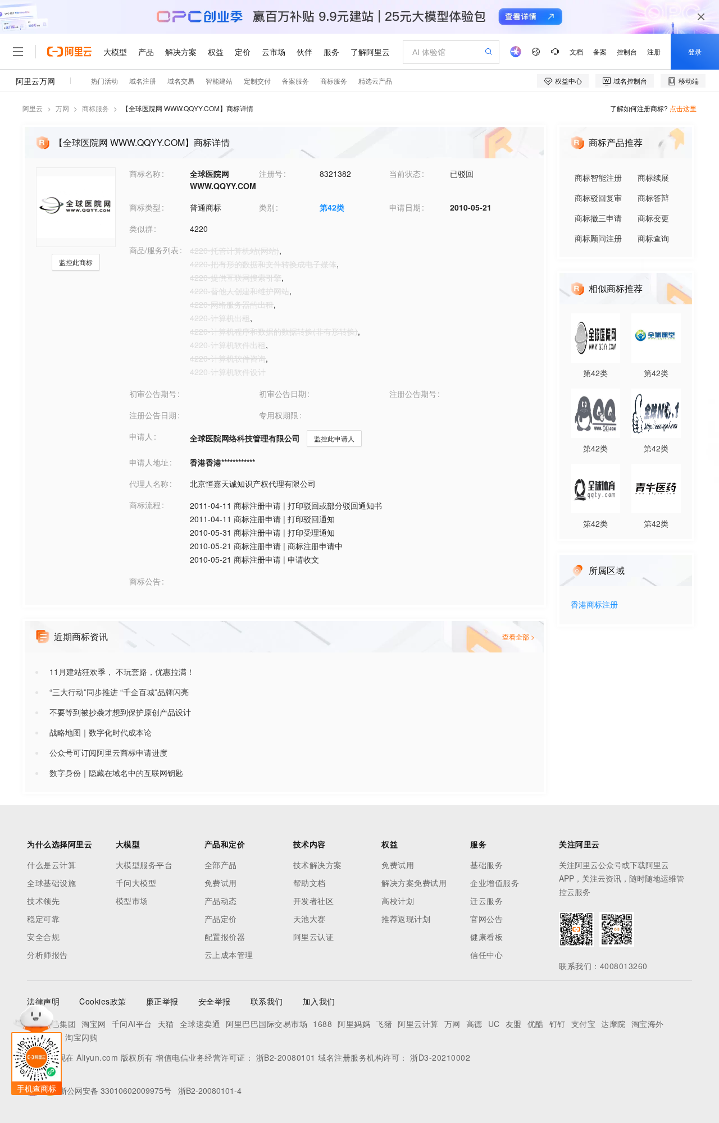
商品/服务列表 (154, 249)
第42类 (332, 207)
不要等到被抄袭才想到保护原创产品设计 (120, 712)
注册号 (271, 173)
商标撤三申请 (598, 217)
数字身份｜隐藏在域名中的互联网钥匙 (116, 772)
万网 (62, 108)
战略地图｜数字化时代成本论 (100, 732)
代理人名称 (149, 483)
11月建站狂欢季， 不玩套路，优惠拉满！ (121, 671)
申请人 (141, 436)
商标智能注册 (598, 177)
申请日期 (405, 207)
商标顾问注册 (598, 238)
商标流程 (145, 504)
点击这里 (683, 108)
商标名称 (145, 173)
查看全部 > (518, 636)
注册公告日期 (152, 415)
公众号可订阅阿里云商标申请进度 (108, 752)
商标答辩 (653, 197)
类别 (267, 207)
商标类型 (145, 207)
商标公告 (145, 581)
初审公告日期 (282, 393)
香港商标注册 (594, 605)
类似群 (141, 228)
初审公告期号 (152, 393)
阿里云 (32, 108)
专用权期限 (278, 415)
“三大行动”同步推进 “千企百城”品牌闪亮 (119, 691)
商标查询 (653, 238)
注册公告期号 (412, 393)
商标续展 (653, 177)
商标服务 (95, 108)
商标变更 (653, 217)
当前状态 (405, 173)
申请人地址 (149, 462)
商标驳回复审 (598, 197)
